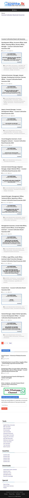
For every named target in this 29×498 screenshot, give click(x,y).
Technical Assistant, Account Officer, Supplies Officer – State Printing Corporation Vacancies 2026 (14, 362)
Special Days (6, 484)
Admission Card (7, 472)
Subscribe (4, 408)
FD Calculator (6, 430)
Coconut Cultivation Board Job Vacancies (16, 67)
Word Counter (6, 446)
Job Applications (7, 474)
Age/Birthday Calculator (9, 425)
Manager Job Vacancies (15, 69)
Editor (12, 50)
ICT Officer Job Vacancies (9, 281)
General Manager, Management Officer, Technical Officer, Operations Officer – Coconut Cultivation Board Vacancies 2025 (13, 198)
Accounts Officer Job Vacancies (11, 65)
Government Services (8, 486)
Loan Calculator (7, 431)
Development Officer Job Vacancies (11, 68)
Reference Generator (8, 440)
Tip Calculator (6, 445)
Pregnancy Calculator (8, 436)
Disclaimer (18, 494)
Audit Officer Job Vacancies (10, 278)
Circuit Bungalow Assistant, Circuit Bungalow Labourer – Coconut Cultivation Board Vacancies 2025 (13, 141)
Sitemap (5, 494)
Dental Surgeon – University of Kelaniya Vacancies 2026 (13, 356)
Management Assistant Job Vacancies (11, 251)
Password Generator (8, 433)
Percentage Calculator (8, 435)
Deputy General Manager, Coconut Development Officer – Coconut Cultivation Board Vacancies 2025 (13, 111)
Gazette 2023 (6, 459)
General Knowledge (8, 476)
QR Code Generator (8, 438)
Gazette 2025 (6, 456)
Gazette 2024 (6, 458)
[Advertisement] (14, 26)
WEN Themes (18, 496)
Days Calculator (7, 428)
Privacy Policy (12, 494)
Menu (15, 10)
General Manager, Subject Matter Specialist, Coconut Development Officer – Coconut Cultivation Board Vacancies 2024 (14, 316)
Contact (23, 494)
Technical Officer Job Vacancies (10, 220)
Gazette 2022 (6, 461)
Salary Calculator (7, 441)
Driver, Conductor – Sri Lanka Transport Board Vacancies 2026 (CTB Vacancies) (12, 383)
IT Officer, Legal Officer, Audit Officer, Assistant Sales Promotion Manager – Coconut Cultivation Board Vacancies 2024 (13, 259)
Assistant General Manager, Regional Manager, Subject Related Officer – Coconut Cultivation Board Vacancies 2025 (13, 169)
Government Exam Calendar (10, 469)
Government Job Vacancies (19, 101)
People (5, 487)
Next (10, 343)
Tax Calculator (6, 443)
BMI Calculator (6, 426)
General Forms (6, 471)
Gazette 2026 (6, 454)
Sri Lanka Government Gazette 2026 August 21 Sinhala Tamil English (12, 377)
